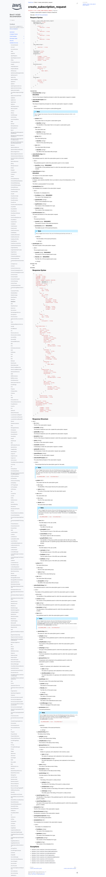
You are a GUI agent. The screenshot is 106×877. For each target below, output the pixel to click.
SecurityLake (14, 865)
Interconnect (14, 460)
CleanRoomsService (15, 189)
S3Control (13, 817)
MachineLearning (15, 571)
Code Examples (13, 36)
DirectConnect (14, 316)
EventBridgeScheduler (16, 850)
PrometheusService (15, 62)
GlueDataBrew (14, 293)
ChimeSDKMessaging (15, 185)
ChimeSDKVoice (14, 187)
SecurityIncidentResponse (17, 859)
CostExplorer (14, 172)
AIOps (12, 60)
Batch (12, 130)
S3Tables (13, 823)
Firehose (13, 393)
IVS (11, 491)
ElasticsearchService (15, 382)
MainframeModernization (16, 569)
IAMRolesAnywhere (15, 790)
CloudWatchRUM (15, 812)
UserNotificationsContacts (17, 670)
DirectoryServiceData (16, 335)
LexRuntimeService (15, 545)
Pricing (12, 744)
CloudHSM (13, 206)
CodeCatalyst (14, 226)
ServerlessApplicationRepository (17, 868)
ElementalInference (15, 371)
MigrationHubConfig (15, 634)
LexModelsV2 (14, 547)
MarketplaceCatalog (15, 584)
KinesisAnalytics (14, 523)
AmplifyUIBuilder (14, 68)
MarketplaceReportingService (17, 595)
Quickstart (12, 32)
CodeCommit (14, 228)
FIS (11, 395)
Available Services (14, 42)
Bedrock (13, 145)
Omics (12, 683)
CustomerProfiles (15, 290)
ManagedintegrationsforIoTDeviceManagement (17, 473)
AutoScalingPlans (15, 119)
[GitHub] (77, 873)
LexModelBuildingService (16, 543)
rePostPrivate (14, 777)
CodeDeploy (13, 232)
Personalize (13, 723)
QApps (12, 751)
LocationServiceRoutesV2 (16, 419)
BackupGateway (14, 125)
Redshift (13, 768)
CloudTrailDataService (16, 217)
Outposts (13, 695)
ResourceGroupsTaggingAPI (17, 788)
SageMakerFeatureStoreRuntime (17, 835)
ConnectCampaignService (17, 270)
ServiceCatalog (14, 873)
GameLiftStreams (15, 412)
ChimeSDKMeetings (15, 183)
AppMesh (13, 97)
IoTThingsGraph (14, 485)
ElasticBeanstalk (14, 365)
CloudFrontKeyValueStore (16, 204)
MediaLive (13, 605)
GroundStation (14, 434)
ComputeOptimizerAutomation (17, 261)
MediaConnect (14, 601)
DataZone (13, 301)
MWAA (12, 648)
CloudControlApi (14, 196)
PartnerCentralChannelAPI (17, 701)
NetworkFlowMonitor (15, 661)
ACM (12, 51)
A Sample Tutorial (14, 34)
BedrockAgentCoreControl (17, 153)
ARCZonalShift (14, 108)
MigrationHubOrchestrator (17, 637)
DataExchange (14, 295)
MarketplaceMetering (16, 625)
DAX (12, 303)
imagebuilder (14, 449)
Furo (44, 873)
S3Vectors (13, 825)
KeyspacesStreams (15, 508)
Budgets (13, 170)
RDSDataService (14, 766)
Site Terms (34, 874)
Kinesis (12, 510)
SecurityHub (14, 863)
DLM (12, 322)
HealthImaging (14, 620)
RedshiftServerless (15, 772)
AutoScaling (13, 117)
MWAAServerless (15, 651)
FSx (12, 408)
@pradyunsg (39, 873)
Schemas (13, 852)
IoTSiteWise (13, 482)
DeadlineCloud (14, 305)
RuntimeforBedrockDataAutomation (17, 159)
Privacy (29, 874)
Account (13, 47)
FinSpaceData (14, 391)
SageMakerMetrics (15, 840)
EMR (12, 373)
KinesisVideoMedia (15, 515)
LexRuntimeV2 (14, 549)
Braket (12, 167)
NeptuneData (14, 657)
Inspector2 (13, 458)
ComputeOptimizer (15, 258)
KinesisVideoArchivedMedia (17, 513)
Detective (13, 308)
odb (12, 681)
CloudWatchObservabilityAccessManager (17, 675)
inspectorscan (14, 455)
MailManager (14, 575)
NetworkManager (15, 664)
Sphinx (34, 873)
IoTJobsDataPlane (15, 470)
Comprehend (14, 254)
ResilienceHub (14, 779)
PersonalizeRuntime (15, 727)
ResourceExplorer (15, 783)
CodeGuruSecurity (15, 236)
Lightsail (13, 560)
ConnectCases (14, 274)
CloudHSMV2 (14, 208)
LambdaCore (14, 536)
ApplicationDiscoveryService (17, 319)
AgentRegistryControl (16, 57)
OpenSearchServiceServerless (17, 688)
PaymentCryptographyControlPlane (17, 710)
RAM (12, 759)
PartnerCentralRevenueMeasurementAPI (17, 704)
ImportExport (14, 451)
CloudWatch (13, 219)
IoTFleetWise (14, 478)
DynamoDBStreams (15, 341)
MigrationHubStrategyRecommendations (17, 640)
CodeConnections (15, 230)
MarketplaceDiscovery (16, 589)
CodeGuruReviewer (15, 234)
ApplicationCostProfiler (16, 95)
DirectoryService (15, 332)
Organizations (14, 690)
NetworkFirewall (14, 659)
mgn (12, 629)
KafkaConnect (14, 500)
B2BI (12, 121)
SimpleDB (13, 854)
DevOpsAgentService (15, 312)
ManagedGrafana (15, 427)
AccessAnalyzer (14, 45)
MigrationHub (14, 627)
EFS (12, 356)
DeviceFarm (13, 310)
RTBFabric (13, 810)
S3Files (12, 819)
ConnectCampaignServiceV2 (17, 272)
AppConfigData (14, 79)
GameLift (13, 410)
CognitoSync (14, 252)
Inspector (13, 453)
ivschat (12, 495)
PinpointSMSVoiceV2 (15, 738)
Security (12, 40)
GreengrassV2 (14, 432)
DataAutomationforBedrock (17, 156)
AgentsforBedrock (15, 147)
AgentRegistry (14, 55)
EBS (12, 343)
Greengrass (13, 430)
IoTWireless (13, 489)
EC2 (12, 345)
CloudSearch (14, 211)
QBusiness (13, 753)
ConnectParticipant (15, 279)
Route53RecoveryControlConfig (17, 797)
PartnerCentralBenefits (16, 699)
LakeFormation (14, 532)
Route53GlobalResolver (16, 804)
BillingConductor (14, 165)
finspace (13, 389)
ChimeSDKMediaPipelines (16, 180)
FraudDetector (14, 404)
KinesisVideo (14, 528)
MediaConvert (14, 603)
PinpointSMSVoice (15, 736)
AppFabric (13, 81)
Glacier (12, 421)
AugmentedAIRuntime (16, 830)
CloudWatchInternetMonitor (17, 462)
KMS (12, 530)
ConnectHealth (14, 276)
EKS (12, 358)
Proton (12, 749)
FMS (12, 397)
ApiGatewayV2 (14, 75)
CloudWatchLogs (15, 564)
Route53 (13, 792)
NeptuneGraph (14, 655)
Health (12, 438)
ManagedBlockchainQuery (17, 579)
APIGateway (13, 70)
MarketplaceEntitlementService (17, 592)
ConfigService (14, 263)
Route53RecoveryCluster (16, 794)
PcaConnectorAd (14, 715)
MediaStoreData (14, 616)
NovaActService (14, 672)
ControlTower (14, 283)
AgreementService (15, 582)
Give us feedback (14, 28)
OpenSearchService (15, 685)
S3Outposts (13, 821)
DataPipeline (14, 297)
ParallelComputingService (17, 721)
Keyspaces (13, 506)
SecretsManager (14, 857)
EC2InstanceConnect (15, 348)
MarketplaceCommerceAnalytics (17, 599)
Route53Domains (15, 802)
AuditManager (14, 115)
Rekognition (13, 775)
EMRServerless (14, 378)
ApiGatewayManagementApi (17, 73)
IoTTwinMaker (14, 487)
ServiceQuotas (14, 871)
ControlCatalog (14, 281)
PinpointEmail (14, 734)
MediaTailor (13, 618)
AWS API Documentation (41, 15)
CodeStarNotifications (16, 245)
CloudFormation (14, 200)
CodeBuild (13, 224)
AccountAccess (14, 49)
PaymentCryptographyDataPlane (17, 713)
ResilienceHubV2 (14, 781)
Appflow (13, 83)
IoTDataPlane (14, 468)
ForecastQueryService (16, 401)
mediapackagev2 (15, 612)
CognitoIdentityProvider (16, 249)
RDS (12, 764)
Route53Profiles (14, 806)
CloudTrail (13, 215)
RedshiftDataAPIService (16, 770)
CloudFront (13, 202)
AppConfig (13, 77)
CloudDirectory (14, 198)
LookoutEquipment (15, 566)
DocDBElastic (14, 328)
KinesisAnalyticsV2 (15, 526)
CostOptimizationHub (15, 285)
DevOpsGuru (14, 314)
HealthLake (13, 440)
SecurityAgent (14, 861)
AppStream (13, 102)
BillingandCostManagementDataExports (17, 136)
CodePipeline (14, 241)
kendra (12, 502)
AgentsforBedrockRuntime (17, 149)
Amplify (12, 64)
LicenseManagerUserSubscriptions (17, 558)
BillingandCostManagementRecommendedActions (17, 142)
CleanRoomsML (14, 191)
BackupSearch (14, 128)
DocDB (12, 326)
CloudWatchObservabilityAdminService (17, 678)
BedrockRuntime (14, 161)
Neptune (13, 653)
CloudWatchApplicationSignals (17, 93)
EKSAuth (13, 361)
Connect (13, 266)
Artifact (12, 110)
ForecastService (14, 399)
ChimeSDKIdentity (15, 178)
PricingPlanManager (15, 747)
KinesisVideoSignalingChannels (17, 518)
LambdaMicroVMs (15, 538)
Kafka (12, 497)
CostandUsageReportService (17, 288)
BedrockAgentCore (15, 151)
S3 (11, 815)
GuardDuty (13, 436)
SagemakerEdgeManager (16, 832)
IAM (12, 442)
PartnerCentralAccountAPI (17, 697)
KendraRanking (14, 504)
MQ (11, 644)
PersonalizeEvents (15, 725)
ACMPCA (13, 53)
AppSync (13, 104)
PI (11, 729)
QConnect (13, 755)
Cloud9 (12, 193)
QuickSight (13, 757)
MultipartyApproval (15, 642)
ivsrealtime (13, 493)
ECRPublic (13, 352)
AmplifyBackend (14, 66)
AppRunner (13, 100)
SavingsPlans (14, 848)
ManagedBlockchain (15, 577)
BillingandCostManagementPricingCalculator (17, 139)
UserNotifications (15, 668)
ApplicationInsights (15, 90)
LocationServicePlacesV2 (16, 417)
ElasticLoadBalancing (16, 367)
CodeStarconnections (16, 243)
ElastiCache (13, 363)
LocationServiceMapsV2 (16, 414)
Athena (12, 112)
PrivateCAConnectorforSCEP (17, 718)
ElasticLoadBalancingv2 (16, 369)
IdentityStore (14, 447)
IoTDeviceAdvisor (15, 476)
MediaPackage (14, 607)
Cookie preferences (41, 874)
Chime (12, 176)
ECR (12, 350)
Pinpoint (13, 731)
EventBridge (13, 384)
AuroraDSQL (13, 337)
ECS (12, 354)
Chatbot (13, 174)
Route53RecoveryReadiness (17, 799)
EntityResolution (14, 380)
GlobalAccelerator (15, 423)
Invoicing (13, 464)
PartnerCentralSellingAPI (16, 707)
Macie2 (12, 573)
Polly (12, 742)
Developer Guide (13, 38)
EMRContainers (14, 376)
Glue (12, 425)
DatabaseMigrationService (17, 324)
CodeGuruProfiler (15, 239)
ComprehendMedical (15, 256)
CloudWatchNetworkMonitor (17, 666)
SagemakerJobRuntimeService (17, 846)
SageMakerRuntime (15, 843)
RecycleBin (13, 762)
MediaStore (13, 614)
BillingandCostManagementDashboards (17, 133)
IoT (11, 466)
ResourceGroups (14, 785)
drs (11, 330)
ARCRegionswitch (15, 106)
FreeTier (13, 406)
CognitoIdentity (14, 247)
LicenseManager (14, 551)
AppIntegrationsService (16, 85)
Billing (12, 163)
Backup (12, 123)
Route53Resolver (15, 808)
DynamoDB (13, 339)
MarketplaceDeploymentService (17, 587)
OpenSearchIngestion (16, 693)
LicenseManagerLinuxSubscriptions (17, 554)
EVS (12, 386)
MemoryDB (13, 623)
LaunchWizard (14, 541)
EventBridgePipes (15, 740)
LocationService (14, 562)
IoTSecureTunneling (15, 480)
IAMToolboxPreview (15, 445)
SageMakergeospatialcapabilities (17, 838)
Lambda (13, 534)
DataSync (13, 299)
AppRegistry (13, 875)
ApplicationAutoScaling (16, 88)
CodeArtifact (14, 221)
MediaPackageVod (15, 610)
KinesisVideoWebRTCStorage (17, 521)
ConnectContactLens (15, 268)
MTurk (12, 646)
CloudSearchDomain (15, 213)
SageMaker (13, 827)
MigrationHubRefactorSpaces (17, 632)
